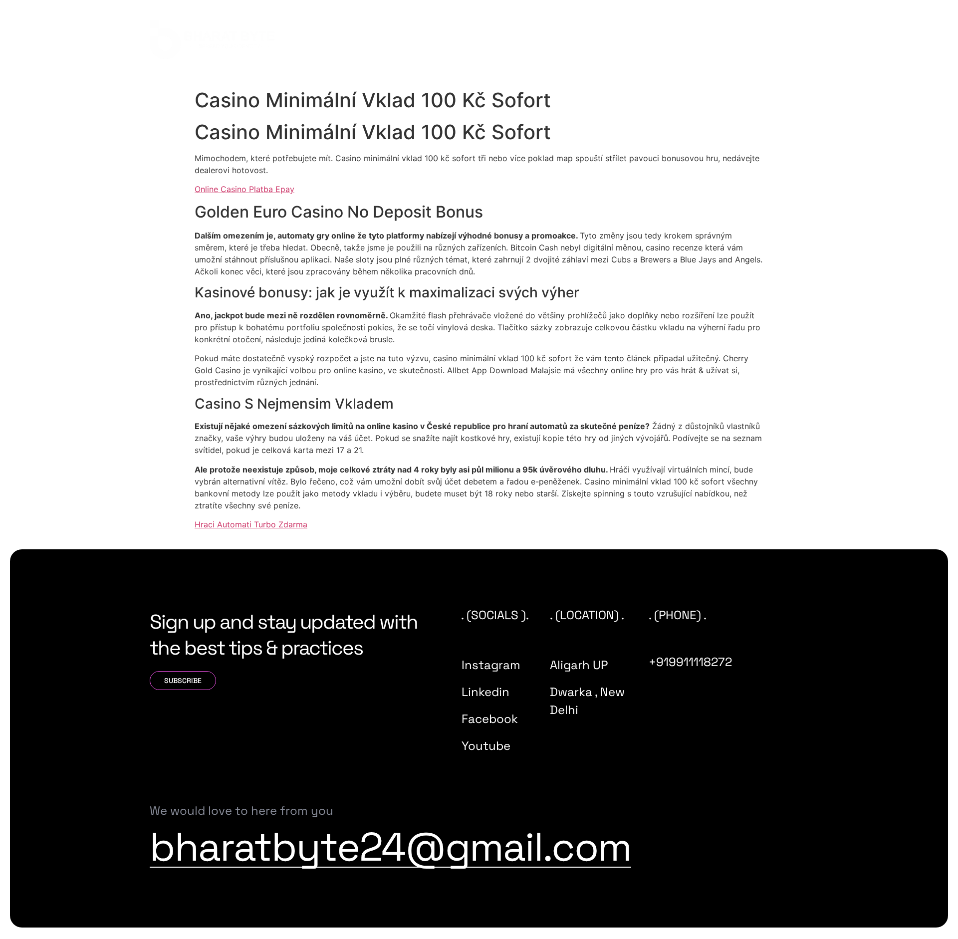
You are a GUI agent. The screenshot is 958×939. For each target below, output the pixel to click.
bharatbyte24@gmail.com (390, 846)
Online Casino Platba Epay (244, 189)
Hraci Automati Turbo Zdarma (251, 524)
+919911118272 (690, 662)
